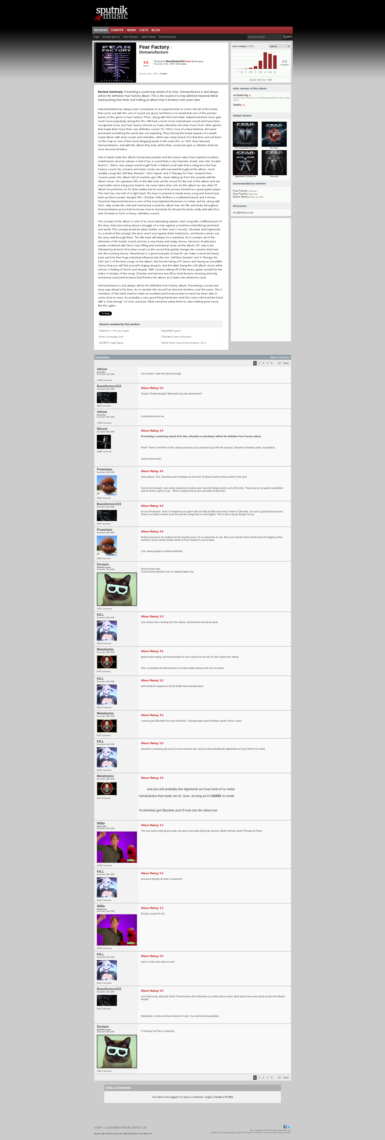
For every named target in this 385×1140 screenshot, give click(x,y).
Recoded (274, 148)
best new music (167, 36)
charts (117, 30)
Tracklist (163, 74)
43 (279, 363)
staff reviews (148, 36)
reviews (100, 30)
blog (156, 30)
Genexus (274, 176)
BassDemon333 (175, 61)
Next (286, 363)
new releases (130, 36)
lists (143, 30)
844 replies (181, 64)
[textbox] (264, 36)
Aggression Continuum (245, 176)
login (96, 36)
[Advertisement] (261, 281)
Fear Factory (154, 47)
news (131, 30)
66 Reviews (197, 61)
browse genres (111, 36)
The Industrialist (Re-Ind (245, 148)
